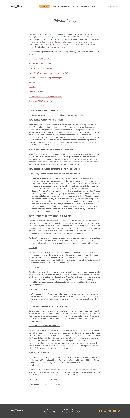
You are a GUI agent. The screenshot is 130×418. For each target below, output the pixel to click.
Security (32, 82)
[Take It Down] (16, 6)
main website (59, 47)
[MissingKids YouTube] (114, 410)
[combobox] (113, 6)
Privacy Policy (76, 412)
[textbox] (113, 6)
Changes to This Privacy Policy (41, 101)
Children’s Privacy (36, 92)
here (90, 188)
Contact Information (37, 106)
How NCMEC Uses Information (41, 68)
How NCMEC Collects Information (43, 63)
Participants (85, 6)
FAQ (93, 6)
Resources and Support (61, 6)
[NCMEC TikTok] (118, 410)
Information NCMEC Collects (40, 59)
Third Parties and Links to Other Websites (45, 96)
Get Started (44, 6)
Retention (32, 87)
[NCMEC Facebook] (110, 411)
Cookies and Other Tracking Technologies (45, 78)
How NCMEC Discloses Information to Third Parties (49, 73)
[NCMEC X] (105, 411)
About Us (75, 6)
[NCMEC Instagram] (100, 411)
